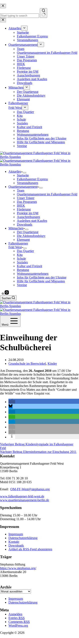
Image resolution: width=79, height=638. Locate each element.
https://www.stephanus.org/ (18, 568)
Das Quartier (25, 251)
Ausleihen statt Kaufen (32, 220)
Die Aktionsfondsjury (31, 236)
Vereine (22, 285)
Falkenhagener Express (32, 179)
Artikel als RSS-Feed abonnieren (30, 549)
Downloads (24, 224)
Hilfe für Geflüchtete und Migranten (41, 281)
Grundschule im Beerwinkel (27, 363)
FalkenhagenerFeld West (18, 245)
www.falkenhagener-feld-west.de (22, 496)
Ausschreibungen (28, 217)
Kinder (52, 363)
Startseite (23, 175)
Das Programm (27, 202)
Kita (20, 255)
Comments (19, 622)
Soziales (22, 262)
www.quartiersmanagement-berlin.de (24, 500)
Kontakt (13, 541)
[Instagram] (7, 293)
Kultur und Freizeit (29, 266)
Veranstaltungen (27, 183)
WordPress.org (18, 625)
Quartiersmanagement (22, 186)
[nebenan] (3, 293)
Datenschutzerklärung (22, 538)
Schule (21, 258)
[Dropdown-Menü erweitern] (24, 172)
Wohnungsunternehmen (32, 273)
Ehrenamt (23, 239)
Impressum (15, 534)
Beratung (23, 270)
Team (20, 190)
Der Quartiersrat (27, 232)
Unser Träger (25, 198)
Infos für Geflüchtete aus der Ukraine (41, 277)
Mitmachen (15, 228)
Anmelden (15, 614)
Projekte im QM (27, 213)
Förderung (24, 209)
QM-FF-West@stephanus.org (30, 489)
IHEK (21, 205)
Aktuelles (14, 171)
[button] (11, 402)
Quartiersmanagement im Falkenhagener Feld (47, 194)
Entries (16, 618)
